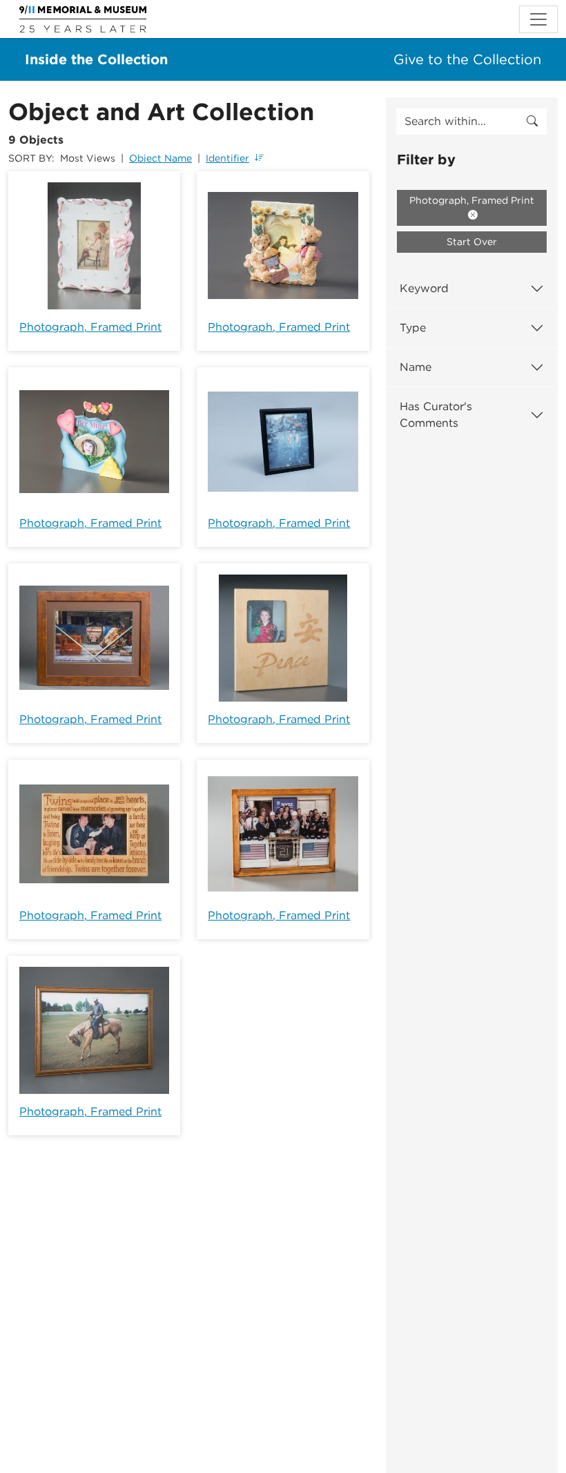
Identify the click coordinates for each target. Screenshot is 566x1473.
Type (413, 327)
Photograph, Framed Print (90, 327)
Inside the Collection (96, 59)
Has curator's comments (436, 415)
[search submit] (532, 121)
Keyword (424, 288)
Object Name (160, 158)
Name (415, 367)
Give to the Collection (467, 59)
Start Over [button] (472, 241)
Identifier (227, 158)
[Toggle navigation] (538, 19)
